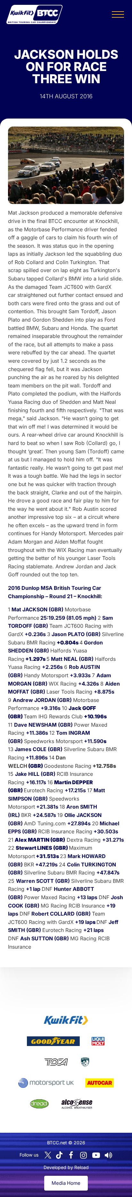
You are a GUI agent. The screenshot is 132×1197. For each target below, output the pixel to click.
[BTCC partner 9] (77, 1104)
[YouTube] (96, 1155)
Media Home (66, 1183)
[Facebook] (71, 1155)
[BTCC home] (34, 14)
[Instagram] (83, 1155)
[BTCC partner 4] (56, 1062)
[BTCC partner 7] (99, 1083)
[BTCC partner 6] (46, 1083)
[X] (48, 1155)
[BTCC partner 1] (66, 1020)
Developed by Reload (66, 1167)
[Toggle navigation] (118, 14)
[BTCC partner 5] (85, 1062)
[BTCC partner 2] (53, 1041)
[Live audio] (108, 1155)
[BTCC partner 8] (39, 1104)
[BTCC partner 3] (98, 1041)
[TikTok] (59, 1155)
